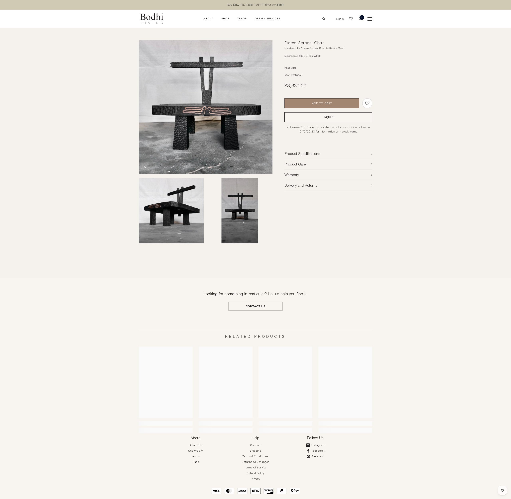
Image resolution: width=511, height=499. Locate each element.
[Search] (324, 19)
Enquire (328, 117)
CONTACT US (255, 306)
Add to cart (322, 103)
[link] (166, 423)
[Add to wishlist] (367, 103)
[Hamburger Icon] (369, 19)
